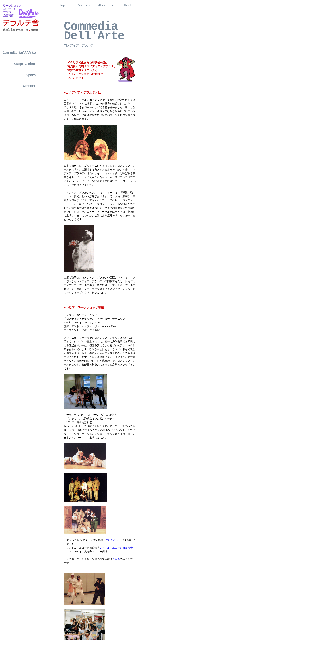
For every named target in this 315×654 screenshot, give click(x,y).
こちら (116, 559)
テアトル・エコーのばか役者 (116, 547)
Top (62, 5)
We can (84, 5)
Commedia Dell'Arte (19, 53)
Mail (128, 5)
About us (105, 5)
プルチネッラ (113, 540)
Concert (29, 86)
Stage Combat (25, 64)
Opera (31, 75)
